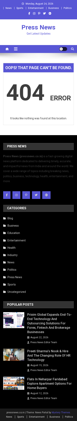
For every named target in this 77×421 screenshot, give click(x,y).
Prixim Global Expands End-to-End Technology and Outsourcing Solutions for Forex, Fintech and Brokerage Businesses (49, 323)
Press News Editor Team (43, 342)
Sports (19, 8)
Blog (10, 218)
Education (14, 233)
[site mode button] (63, 49)
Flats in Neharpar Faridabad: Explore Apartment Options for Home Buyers (49, 383)
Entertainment (36, 8)
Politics (68, 8)
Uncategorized (17, 291)
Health (12, 247)
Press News (38, 27)
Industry (13, 255)
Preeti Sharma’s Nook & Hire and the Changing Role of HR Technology (48, 355)
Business (53, 8)
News (9, 8)
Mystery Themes (61, 412)
